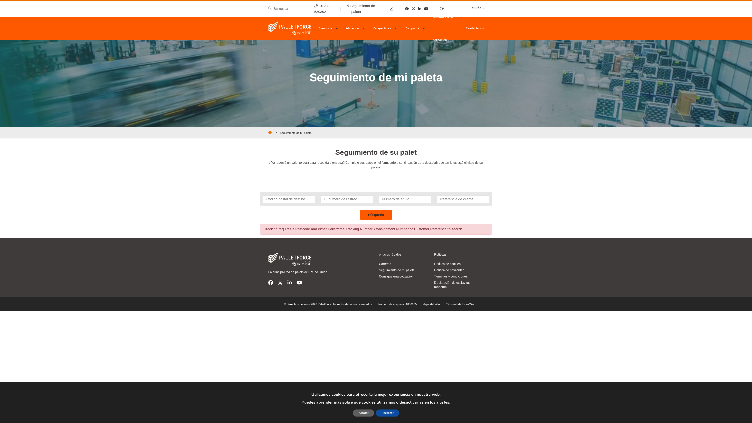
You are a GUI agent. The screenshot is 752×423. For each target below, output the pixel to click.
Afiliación (352, 28)
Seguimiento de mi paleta (397, 270)
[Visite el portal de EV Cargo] (391, 9)
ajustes (442, 402)
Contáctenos (475, 28)
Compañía (412, 28)
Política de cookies (447, 264)
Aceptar (363, 413)
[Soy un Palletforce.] (270, 132)
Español (476, 7)
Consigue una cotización (443, 28)
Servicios (325, 28)
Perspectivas (382, 28)
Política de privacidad (449, 270)
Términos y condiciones (450, 276)
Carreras (385, 264)
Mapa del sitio (431, 304)
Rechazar (387, 413)
